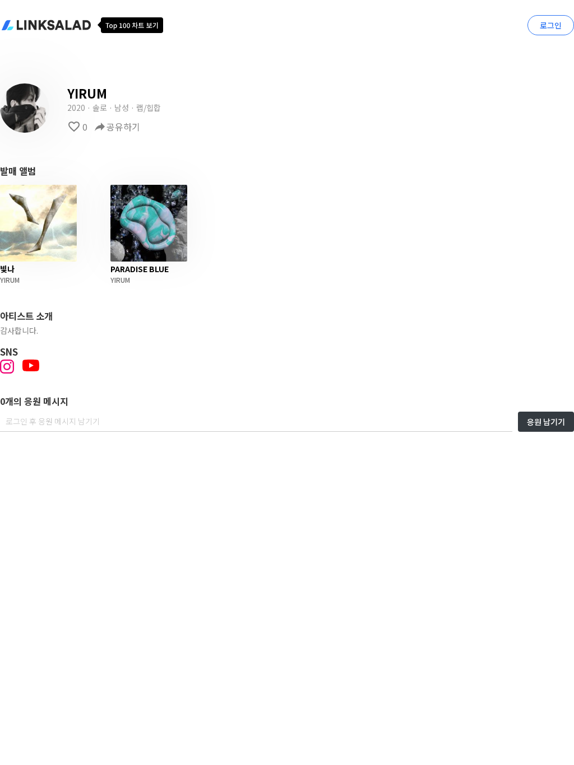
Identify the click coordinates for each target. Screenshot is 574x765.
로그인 (551, 25)
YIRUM (10, 279)
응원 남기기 (546, 421)
